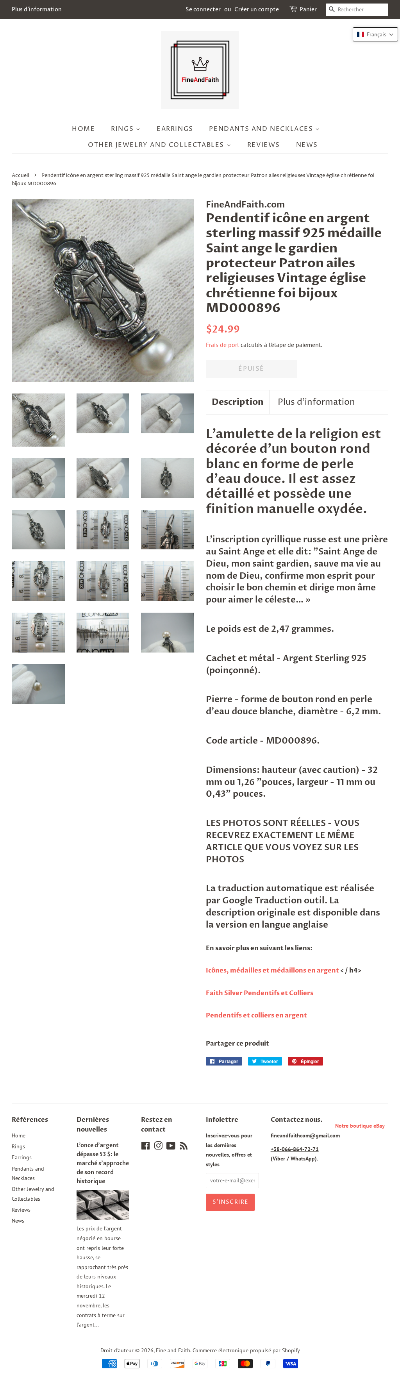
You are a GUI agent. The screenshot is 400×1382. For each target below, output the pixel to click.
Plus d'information (37, 9)
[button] (375, 34)
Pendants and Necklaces (262, 129)
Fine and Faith (173, 1350)
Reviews (263, 145)
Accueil (20, 175)
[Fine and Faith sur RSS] (183, 1147)
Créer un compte (256, 9)
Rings (123, 129)
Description (238, 402)
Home (83, 129)
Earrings (175, 129)
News (307, 145)
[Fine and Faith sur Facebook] (145, 1147)
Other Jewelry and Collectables (157, 145)
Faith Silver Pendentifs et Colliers (259, 993)
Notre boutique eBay (360, 1125)
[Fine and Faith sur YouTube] (170, 1147)
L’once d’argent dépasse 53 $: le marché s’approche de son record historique (103, 1163)
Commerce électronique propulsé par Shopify (246, 1350)
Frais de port (222, 345)
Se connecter (203, 9)
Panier (308, 9)
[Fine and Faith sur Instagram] (158, 1147)
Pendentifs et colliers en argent (256, 1015)
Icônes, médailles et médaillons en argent (273, 970)
